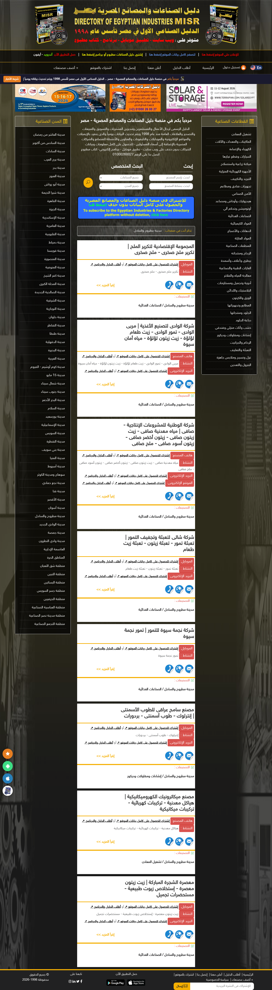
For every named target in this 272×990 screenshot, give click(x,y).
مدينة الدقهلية (55, 342)
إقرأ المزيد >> (105, 285)
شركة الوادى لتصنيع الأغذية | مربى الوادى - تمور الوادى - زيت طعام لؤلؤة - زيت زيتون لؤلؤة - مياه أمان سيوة (159, 335)
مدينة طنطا (57, 334)
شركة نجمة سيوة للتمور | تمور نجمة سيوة (159, 633)
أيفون (37, 55)
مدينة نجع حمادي (53, 483)
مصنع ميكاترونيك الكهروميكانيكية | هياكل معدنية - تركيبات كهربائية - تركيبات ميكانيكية (159, 803)
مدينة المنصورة (54, 259)
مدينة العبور (57, 176)
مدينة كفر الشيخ (54, 276)
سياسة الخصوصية (217, 980)
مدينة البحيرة (56, 350)
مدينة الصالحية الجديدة (50, 292)
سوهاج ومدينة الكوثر (51, 475)
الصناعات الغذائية (239, 216)
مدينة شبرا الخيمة (53, 193)
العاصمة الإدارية (54, 550)
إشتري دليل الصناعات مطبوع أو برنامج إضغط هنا (112, 55)
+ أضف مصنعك (66, 68)
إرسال (180, 986)
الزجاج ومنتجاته (241, 254)
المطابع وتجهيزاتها (239, 306)
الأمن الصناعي (241, 194)
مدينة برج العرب (54, 160)
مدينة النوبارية (55, 309)
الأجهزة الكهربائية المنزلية (235, 172)
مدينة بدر (59, 168)
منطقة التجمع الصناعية (49, 624)
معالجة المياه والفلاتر (237, 276)
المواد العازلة (243, 239)
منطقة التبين (56, 574)
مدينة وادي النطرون (52, 541)
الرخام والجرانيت (240, 343)
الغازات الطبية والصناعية (235, 268)
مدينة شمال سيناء (53, 384)
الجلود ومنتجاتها (240, 313)
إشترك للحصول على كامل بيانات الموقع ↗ (151, 264)
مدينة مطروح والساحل (148, 231)
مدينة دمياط (57, 243)
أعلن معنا (154, 68)
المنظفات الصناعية (238, 246)
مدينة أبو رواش (54, 185)
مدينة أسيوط (56, 467)
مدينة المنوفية (55, 268)
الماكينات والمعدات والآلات (233, 142)
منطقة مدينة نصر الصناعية (47, 616)
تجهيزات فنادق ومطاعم (235, 187)
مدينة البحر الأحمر (53, 400)
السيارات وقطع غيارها (237, 157)
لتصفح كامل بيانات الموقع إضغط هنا (171, 55)
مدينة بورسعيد (55, 417)
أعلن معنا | (215, 975)
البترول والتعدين (240, 365)
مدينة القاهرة (56, 201)
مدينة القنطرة (56, 442)
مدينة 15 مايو (55, 375)
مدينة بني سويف (53, 450)
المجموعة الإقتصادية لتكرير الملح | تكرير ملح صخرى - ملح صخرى (161, 250)
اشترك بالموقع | (184, 975)
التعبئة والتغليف (240, 350)
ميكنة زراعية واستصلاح (236, 164)
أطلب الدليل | (232, 975)
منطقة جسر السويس (51, 591)
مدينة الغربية (56, 359)
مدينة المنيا (57, 458)
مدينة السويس (55, 433)
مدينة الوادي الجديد (52, 525)
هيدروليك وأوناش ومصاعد (233, 201)
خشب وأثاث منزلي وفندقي (233, 328)
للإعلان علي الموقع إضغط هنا (220, 55)
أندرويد (48, 55)
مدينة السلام (56, 409)
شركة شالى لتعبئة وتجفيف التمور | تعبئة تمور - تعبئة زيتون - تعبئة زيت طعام (158, 544)
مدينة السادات (55, 151)
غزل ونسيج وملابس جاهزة (234, 358)
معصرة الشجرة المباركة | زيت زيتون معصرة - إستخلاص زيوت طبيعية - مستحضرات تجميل (159, 889)
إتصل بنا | (201, 975)
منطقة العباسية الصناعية (48, 608)
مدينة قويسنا (56, 251)
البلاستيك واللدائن (239, 291)
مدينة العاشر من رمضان (49, 135)
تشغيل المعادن (241, 134)
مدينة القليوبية (55, 234)
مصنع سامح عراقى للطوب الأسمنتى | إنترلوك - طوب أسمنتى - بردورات (157, 713)
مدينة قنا (59, 491)
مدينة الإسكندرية (53, 218)
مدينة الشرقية (55, 301)
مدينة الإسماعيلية (53, 425)
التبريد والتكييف (241, 179)
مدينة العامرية (56, 226)
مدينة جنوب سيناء (53, 392)
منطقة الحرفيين (54, 599)
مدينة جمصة (56, 533)
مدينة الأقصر (56, 500)
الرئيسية (208, 68)
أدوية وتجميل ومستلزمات (234, 283)
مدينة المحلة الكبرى (52, 284)
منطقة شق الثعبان (52, 566)
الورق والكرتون (241, 298)
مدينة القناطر (56, 326)
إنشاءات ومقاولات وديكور (234, 335)
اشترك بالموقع (101, 68)
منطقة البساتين (54, 583)
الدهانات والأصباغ (239, 231)
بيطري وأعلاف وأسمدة (236, 261)
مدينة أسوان (56, 508)
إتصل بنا (130, 68)
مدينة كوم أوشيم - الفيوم (47, 367)
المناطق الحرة (56, 558)
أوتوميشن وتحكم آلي (237, 209)
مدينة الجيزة (57, 210)
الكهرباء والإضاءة (240, 149)
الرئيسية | (247, 975)
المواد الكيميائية (241, 224)
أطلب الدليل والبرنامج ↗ (106, 264)
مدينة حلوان (57, 317)
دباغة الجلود (243, 321)
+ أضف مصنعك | (241, 980)
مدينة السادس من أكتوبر (49, 143)
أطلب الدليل (181, 68)
